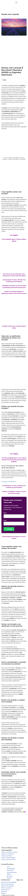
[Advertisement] (14, 52)
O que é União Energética (8, 857)
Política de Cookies (6, 888)
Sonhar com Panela (6, 856)
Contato (3, 893)
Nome (5, 513)
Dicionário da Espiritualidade (8, 882)
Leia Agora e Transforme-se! (8, 481)
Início (8, 867)
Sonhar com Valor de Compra (9, 852)
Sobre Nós (4, 891)
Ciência (9, 874)
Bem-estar (9, 876)
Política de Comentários (7, 884)
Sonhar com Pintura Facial (8, 859)
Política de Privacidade (7, 886)
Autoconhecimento (12, 872)
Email (5, 520)
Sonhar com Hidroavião (7, 854)
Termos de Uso (5, 889)
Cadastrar (8, 529)
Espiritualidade (11, 868)
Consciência (10, 870)
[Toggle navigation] (16, 2)
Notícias (9, 878)
